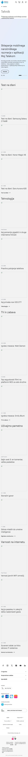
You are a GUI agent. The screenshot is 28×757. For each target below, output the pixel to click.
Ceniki (20, 724)
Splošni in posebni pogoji (8, 724)
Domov (5, 6)
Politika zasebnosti (20, 721)
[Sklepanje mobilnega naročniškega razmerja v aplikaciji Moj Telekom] (14, 29)
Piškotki (7, 728)
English (8, 717)
